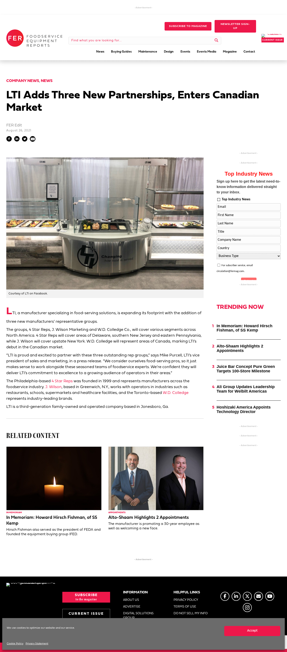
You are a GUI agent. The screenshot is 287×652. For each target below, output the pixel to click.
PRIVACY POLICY (186, 600)
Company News (22, 81)
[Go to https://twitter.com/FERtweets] (247, 596)
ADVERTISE (131, 606)
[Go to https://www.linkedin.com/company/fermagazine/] (236, 596)
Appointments (117, 512)
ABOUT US (131, 600)
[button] (188, 26)
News (46, 81)
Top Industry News (236, 199)
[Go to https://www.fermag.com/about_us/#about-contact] (258, 596)
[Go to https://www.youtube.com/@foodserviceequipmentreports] (269, 596)
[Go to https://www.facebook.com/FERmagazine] (224, 596)
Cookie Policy (15, 643)
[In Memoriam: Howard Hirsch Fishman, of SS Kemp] (54, 478)
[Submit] (216, 40)
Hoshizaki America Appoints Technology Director (244, 409)
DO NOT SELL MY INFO (191, 613)
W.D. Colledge (176, 393)
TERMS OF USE (185, 606)
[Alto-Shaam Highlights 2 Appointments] (156, 478)
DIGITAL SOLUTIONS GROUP (138, 616)
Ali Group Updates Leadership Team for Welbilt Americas (246, 389)
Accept (252, 630)
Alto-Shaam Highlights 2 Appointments (148, 517)
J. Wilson (53, 387)
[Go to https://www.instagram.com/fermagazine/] (247, 607)
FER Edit (14, 125)
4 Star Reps (62, 381)
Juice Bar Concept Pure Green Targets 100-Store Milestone (246, 368)
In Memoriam (14, 512)
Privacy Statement (37, 643)
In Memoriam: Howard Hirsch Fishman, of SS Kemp (244, 328)
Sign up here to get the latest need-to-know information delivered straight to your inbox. (248, 186)
